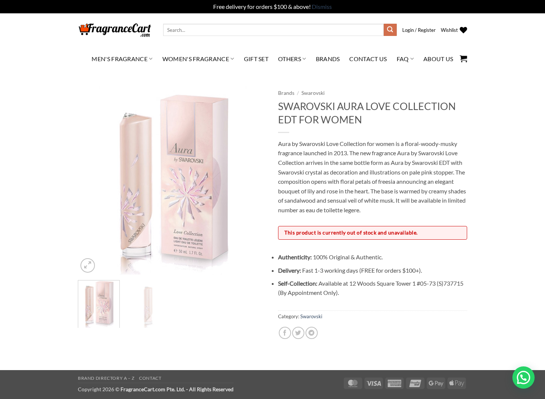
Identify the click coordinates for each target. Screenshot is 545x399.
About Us (438, 58)
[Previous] (91, 180)
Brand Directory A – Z (106, 378)
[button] (419, 30)
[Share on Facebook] (285, 333)
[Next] (254, 180)
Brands (328, 58)
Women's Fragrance (195, 58)
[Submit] (390, 30)
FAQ (403, 58)
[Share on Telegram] (311, 333)
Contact (150, 378)
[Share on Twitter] (298, 333)
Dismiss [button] (322, 6)
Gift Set (256, 58)
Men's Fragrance (120, 58)
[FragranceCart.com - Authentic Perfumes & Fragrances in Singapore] (115, 30)
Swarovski (313, 93)
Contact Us (368, 58)
